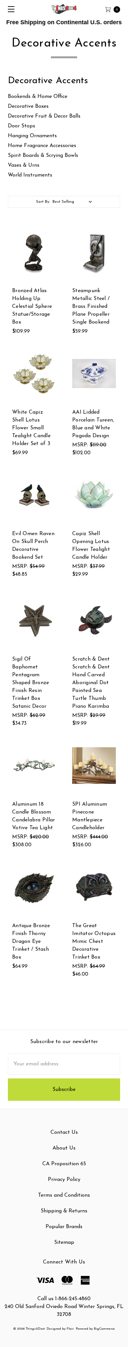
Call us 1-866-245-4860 (64, 1298)
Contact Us (64, 1132)
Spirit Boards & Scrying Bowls (43, 155)
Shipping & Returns (64, 1211)
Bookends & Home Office (37, 96)
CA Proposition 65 (64, 1164)
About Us (64, 1148)
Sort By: (43, 202)
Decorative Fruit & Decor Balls (44, 116)
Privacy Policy (64, 1179)
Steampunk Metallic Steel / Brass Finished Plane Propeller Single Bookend (91, 306)
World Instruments (30, 175)
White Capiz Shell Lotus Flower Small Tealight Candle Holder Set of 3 (31, 428)
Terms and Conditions (64, 1195)
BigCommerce (104, 1329)
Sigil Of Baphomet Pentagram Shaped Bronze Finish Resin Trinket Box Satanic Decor (30, 683)
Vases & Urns (23, 165)
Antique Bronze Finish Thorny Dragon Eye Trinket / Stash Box (31, 941)
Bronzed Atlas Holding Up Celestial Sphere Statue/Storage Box (32, 306)
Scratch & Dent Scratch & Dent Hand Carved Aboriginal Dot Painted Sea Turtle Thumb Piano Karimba (91, 683)
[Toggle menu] (9, 9)
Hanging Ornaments (32, 136)
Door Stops (21, 126)
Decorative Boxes (28, 106)
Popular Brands (64, 1226)
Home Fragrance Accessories (42, 145)
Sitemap (64, 1242)
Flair (70, 1329)
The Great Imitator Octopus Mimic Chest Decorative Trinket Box (94, 941)
